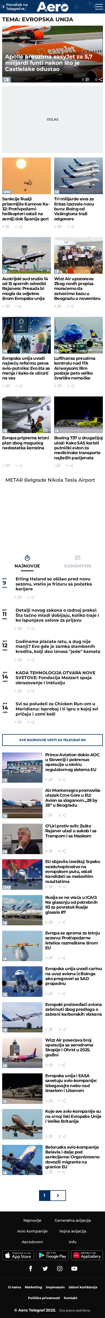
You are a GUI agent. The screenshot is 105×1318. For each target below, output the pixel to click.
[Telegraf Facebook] (30, 1268)
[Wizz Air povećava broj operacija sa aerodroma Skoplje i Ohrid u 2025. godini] (22, 1053)
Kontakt (70, 1298)
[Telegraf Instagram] (59, 1268)
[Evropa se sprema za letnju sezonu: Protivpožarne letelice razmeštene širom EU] (22, 946)
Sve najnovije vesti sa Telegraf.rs (52, 740)
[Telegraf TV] (74, 1268)
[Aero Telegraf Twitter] (45, 1268)
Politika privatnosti (44, 1298)
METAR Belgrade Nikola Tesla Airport (50, 480)
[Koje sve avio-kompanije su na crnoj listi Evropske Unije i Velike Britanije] (22, 1124)
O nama (14, 1287)
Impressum (55, 1287)
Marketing (33, 1287)
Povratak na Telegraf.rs (17, 7)
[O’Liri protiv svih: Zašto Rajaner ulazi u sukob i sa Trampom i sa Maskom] (22, 839)
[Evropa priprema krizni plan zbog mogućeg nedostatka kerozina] (26, 414)
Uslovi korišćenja (83, 1287)
